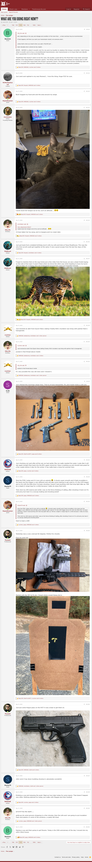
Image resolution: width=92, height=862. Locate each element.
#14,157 (88, 775)
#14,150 (88, 361)
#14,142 (88, 73)
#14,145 (88, 220)
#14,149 (88, 341)
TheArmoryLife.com (39, 9)
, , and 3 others (30, 67)
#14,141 (88, 29)
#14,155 (88, 530)
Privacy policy (76, 857)
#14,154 (88, 501)
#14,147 (88, 258)
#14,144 (88, 107)
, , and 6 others (32, 319)
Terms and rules (66, 857)
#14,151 (88, 381)
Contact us (58, 857)
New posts (4, 12)
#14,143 (88, 91)
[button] (19, 9)
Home (4, 9)
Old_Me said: (21, 33)
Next (39, 25)
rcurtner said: (21, 345)
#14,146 (88, 241)
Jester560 (5, 22)
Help (82, 857)
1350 (34, 25)
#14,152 (88, 459)
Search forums (13, 12)
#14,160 (88, 826)
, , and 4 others (30, 252)
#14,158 (88, 792)
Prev (4, 25)
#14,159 (88, 808)
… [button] (30, 25)
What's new (13, 9)
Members (24, 9)
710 (28, 25)
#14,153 (88, 476)
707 (17, 25)
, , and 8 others (30, 454)
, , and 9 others (30, 837)
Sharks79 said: (21, 505)
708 (20, 25)
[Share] (84, 29)
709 (24, 25)
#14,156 (88, 704)
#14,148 (88, 325)
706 (13, 25)
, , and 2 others (31, 355)
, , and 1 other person (32, 335)
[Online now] (8, 99)
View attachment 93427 (24, 227)
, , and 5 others (29, 85)
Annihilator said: (21, 224)
